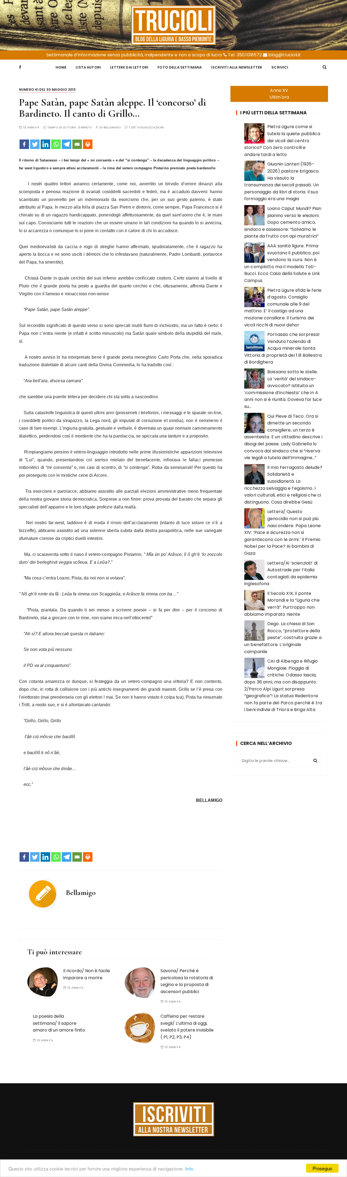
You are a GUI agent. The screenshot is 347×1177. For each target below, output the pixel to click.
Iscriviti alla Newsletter (236, 67)
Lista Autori (88, 67)
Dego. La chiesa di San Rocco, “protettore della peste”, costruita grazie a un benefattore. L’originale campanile (283, 637)
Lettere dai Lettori (129, 67)
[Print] (87, 144)
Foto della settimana (180, 67)
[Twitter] (35, 144)
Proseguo (322, 1168)
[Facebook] (24, 144)
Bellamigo (112, 127)
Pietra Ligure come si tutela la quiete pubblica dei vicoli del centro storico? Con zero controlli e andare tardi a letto (282, 140)
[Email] (77, 144)
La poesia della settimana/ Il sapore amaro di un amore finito (59, 1023)
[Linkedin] (45, 144)
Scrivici (279, 67)
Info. (189, 1168)
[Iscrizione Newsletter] (173, 1119)
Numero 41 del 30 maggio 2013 (47, 89)
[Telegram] (66, 144)
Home (61, 67)
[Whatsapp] (56, 144)
